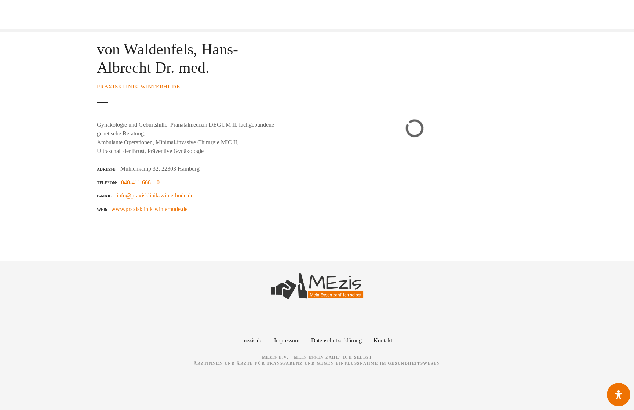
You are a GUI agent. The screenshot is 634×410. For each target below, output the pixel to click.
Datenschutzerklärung (336, 340)
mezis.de (252, 340)
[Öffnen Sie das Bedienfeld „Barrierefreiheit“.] (618, 394)
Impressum (286, 340)
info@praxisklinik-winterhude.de (155, 195)
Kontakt (383, 340)
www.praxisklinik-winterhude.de (149, 209)
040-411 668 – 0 (140, 182)
